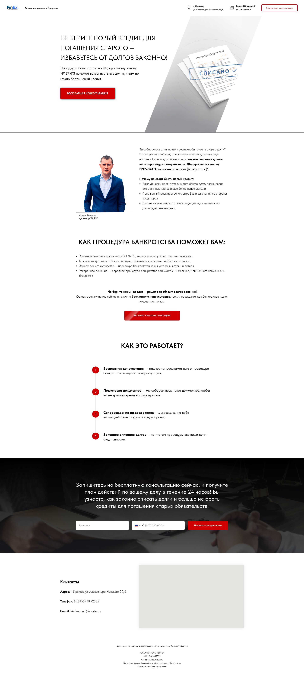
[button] (279, 8)
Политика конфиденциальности (152, 666)
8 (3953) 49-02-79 (86, 601)
